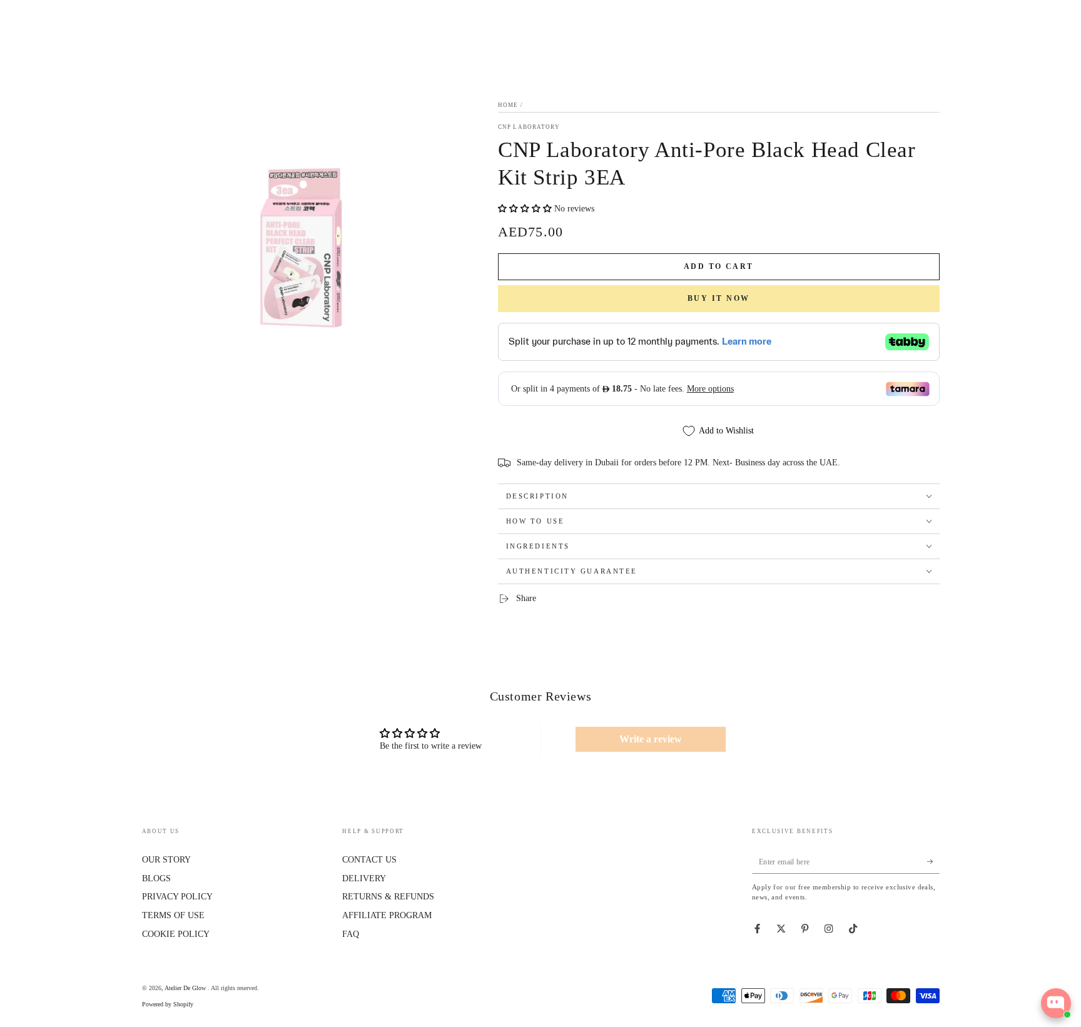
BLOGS (156, 878)
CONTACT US (369, 859)
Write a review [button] (650, 739)
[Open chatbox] (1056, 1003)
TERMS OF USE (173, 915)
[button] (526, 208)
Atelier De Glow (186, 987)
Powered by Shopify (167, 1004)
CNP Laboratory (529, 127)
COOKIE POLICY (176, 934)
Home (508, 105)
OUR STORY (166, 859)
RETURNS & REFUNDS (388, 896)
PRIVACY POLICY (177, 896)
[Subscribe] (933, 861)
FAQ (350, 934)
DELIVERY (364, 878)
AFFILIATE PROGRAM (387, 915)
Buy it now (719, 298)
